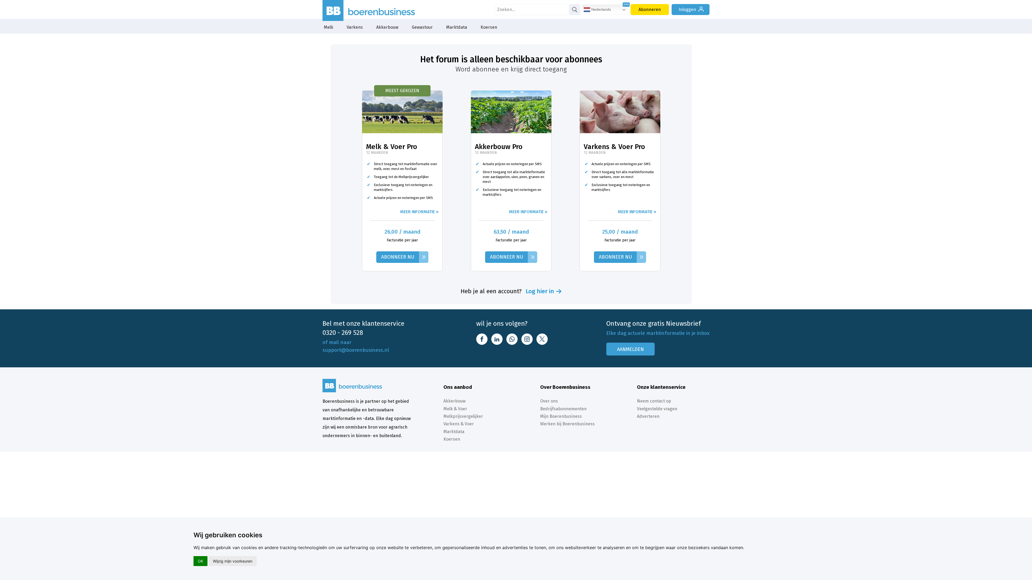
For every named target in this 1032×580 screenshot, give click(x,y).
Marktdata (456, 27)
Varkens (355, 27)
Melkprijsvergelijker (463, 416)
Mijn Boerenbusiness (561, 416)
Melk (328, 27)
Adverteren (648, 416)
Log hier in (540, 291)
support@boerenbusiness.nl (355, 350)
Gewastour (422, 27)
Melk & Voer (455, 408)
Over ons (549, 401)
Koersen (489, 27)
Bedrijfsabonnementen (563, 408)
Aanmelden (630, 349)
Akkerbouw (387, 27)
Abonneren (650, 9)
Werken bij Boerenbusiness (567, 423)
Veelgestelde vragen (657, 408)
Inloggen (687, 9)
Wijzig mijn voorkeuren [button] (232, 561)
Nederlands (600, 9)
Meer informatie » (419, 211)
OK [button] (200, 561)
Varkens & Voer (458, 423)
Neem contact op (654, 401)
